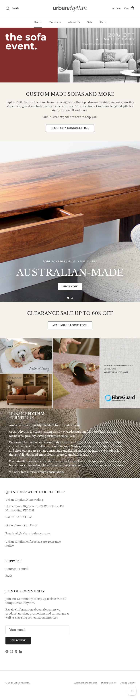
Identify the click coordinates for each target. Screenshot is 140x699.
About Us (74, 22)
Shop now (119, 241)
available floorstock (70, 325)
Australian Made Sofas (85, 682)
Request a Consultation (70, 128)
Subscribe (18, 640)
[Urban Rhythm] (70, 8)
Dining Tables (108, 682)
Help (103, 22)
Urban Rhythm (21, 682)
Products (55, 22)
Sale (90, 22)
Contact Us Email (16, 569)
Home (38, 22)
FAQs (8, 575)
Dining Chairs (127, 682)
